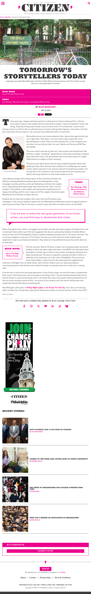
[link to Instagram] (31, 306)
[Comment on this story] (39, 114)
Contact (33, 578)
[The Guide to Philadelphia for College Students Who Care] (15, 489)
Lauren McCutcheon (37, 431)
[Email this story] (42, 114)
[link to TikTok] (59, 306)
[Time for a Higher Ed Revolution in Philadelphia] (15, 519)
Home (2, 17)
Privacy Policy (45, 578)
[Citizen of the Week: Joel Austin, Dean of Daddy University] (15, 460)
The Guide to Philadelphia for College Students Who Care (56, 488)
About (23, 578)
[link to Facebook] (24, 306)
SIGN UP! (45, 569)
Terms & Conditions (62, 578)
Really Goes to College (50, 430)
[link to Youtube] (45, 306)
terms (63, 572)
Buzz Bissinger (47, 107)
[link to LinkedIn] (52, 306)
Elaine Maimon (35, 520)
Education (8, 17)
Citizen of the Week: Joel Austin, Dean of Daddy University (59, 459)
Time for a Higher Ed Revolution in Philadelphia (54, 518)
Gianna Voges (35, 491)
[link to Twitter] (38, 306)
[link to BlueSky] (67, 306)
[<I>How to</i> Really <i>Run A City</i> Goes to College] (15, 430)
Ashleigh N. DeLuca (36, 461)
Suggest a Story (45, 551)
